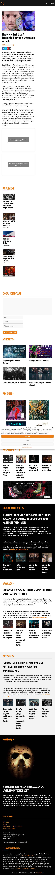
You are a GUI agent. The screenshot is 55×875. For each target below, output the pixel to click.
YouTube (32, 868)
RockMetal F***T (11, 449)
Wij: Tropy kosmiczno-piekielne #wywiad (45, 712)
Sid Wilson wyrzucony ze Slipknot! (7, 240)
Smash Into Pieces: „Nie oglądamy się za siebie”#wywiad (34, 634)
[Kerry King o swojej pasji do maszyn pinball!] (34, 461)
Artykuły (8, 656)
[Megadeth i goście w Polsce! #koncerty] (14, 357)
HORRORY (7, 739)
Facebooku (18, 868)
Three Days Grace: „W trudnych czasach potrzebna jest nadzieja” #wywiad (20, 637)
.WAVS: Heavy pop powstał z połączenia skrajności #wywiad (33, 714)
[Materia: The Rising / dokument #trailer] (47, 561)
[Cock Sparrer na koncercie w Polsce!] (14, 379)
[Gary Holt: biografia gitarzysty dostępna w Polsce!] (8, 461)
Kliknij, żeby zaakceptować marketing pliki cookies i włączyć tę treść (18, 139)
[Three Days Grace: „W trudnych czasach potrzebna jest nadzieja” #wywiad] (21, 627)
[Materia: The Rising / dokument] (34, 561)
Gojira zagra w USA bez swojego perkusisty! (9, 223)
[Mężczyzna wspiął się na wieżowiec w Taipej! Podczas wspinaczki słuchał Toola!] (21, 461)
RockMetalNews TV (13, 508)
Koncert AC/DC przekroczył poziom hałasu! (46, 467)
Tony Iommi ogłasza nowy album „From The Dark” (9, 258)
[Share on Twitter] (5, 48)
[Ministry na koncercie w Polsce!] (40, 357)
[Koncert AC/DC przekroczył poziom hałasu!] (47, 461)
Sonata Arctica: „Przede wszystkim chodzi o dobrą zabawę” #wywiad (7, 715)
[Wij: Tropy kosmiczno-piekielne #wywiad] (47, 705)
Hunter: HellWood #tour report (21, 567)
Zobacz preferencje (27, 444)
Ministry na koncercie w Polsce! (39, 360)
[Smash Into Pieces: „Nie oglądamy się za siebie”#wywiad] (34, 627)
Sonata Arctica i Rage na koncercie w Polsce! (40, 383)
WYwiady (7, 583)
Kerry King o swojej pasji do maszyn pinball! (33, 467)
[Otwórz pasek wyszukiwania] (46, 3)
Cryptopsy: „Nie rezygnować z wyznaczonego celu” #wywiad (7, 634)
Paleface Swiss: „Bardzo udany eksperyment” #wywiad (47, 634)
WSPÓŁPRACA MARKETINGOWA (12, 826)
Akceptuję (27, 436)
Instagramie (25, 868)
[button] (53, 428)
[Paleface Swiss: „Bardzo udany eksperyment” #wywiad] (47, 627)
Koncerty (8, 339)
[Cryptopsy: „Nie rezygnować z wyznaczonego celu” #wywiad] (8, 627)
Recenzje (7, 393)
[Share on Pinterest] (8, 48)
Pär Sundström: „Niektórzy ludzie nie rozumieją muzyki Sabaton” (8, 204)
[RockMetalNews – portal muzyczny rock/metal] (3, 3)
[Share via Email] (10, 48)
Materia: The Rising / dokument (33, 567)
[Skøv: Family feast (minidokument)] (8, 561)
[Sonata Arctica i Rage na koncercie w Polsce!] (40, 379)
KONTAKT (6, 822)
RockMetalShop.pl (39, 873)
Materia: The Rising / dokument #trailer (46, 568)
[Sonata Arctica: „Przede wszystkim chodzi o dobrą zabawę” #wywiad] (8, 705)
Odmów (27, 440)
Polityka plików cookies (27, 447)
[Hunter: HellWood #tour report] (21, 561)
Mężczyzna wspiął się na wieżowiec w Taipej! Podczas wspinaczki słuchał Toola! (20, 471)
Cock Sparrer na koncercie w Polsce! (14, 382)
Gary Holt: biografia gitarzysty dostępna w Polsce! (6, 470)
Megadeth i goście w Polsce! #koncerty (11, 361)
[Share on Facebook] (3, 48)
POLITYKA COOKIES (9, 828)
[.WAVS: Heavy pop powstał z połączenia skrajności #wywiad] (34, 705)
